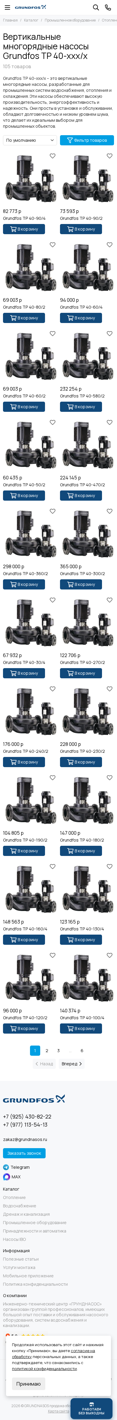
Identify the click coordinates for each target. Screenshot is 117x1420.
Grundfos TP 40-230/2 (82, 751)
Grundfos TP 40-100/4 (82, 1017)
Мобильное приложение (28, 1276)
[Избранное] (52, 155)
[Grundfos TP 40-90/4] (30, 178)
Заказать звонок (24, 1153)
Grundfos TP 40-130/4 (82, 929)
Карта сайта (58, 1411)
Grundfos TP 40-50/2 (24, 484)
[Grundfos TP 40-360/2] (30, 533)
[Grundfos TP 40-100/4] (87, 978)
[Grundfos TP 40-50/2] (30, 445)
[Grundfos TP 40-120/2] (30, 978)
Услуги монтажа (19, 1267)
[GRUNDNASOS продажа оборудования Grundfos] (30, 7)
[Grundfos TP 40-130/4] (87, 889)
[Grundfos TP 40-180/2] (87, 800)
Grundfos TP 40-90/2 (81, 218)
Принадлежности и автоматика (34, 1231)
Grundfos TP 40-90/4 (24, 218)
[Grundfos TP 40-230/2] (87, 711)
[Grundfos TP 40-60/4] (87, 267)
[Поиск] (96, 7)
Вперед (69, 1063)
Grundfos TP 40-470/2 (82, 484)
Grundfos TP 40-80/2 (24, 307)
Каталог (31, 20)
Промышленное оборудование (70, 20)
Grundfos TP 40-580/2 (82, 396)
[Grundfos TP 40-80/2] (30, 267)
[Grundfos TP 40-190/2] (30, 800)
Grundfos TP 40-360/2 (25, 573)
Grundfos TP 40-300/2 (82, 573)
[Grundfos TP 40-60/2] (30, 356)
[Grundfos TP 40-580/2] (87, 356)
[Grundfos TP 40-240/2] (30, 711)
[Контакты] (108, 7)
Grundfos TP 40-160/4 (25, 929)
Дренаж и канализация (26, 1214)
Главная (10, 20)
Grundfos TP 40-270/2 (82, 662)
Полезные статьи (21, 1259)
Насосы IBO (14, 1239)
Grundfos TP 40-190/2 (25, 840)
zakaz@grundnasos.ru (25, 1139)
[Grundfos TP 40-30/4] (30, 622)
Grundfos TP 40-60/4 (81, 307)
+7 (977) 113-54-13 (25, 1124)
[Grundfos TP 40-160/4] (30, 889)
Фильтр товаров (90, 140)
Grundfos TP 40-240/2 (25, 751)
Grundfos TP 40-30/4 (24, 662)
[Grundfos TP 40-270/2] (87, 622)
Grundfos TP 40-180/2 (82, 840)
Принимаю (28, 1384)
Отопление (14, 1197)
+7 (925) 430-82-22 (27, 1116)
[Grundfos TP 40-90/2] (87, 178)
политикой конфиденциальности (44, 1368)
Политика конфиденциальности (35, 1284)
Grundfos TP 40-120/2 (25, 1017)
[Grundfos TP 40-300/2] (87, 533)
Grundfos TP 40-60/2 (24, 396)
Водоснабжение (19, 1206)
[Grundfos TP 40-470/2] (87, 445)
